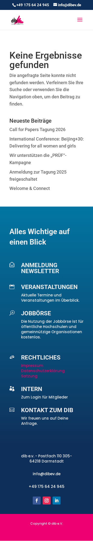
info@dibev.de (47, 473)
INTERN (31, 389)
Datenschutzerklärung (43, 370)
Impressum (32, 365)
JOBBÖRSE (36, 313)
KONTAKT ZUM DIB (47, 410)
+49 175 (37, 486)
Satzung (29, 376)
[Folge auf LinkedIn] (57, 501)
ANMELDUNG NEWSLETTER (40, 268)
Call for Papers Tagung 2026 (37, 129)
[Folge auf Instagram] (47, 501)
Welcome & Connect (29, 188)
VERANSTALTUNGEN (49, 287)
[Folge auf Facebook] (37, 501)
